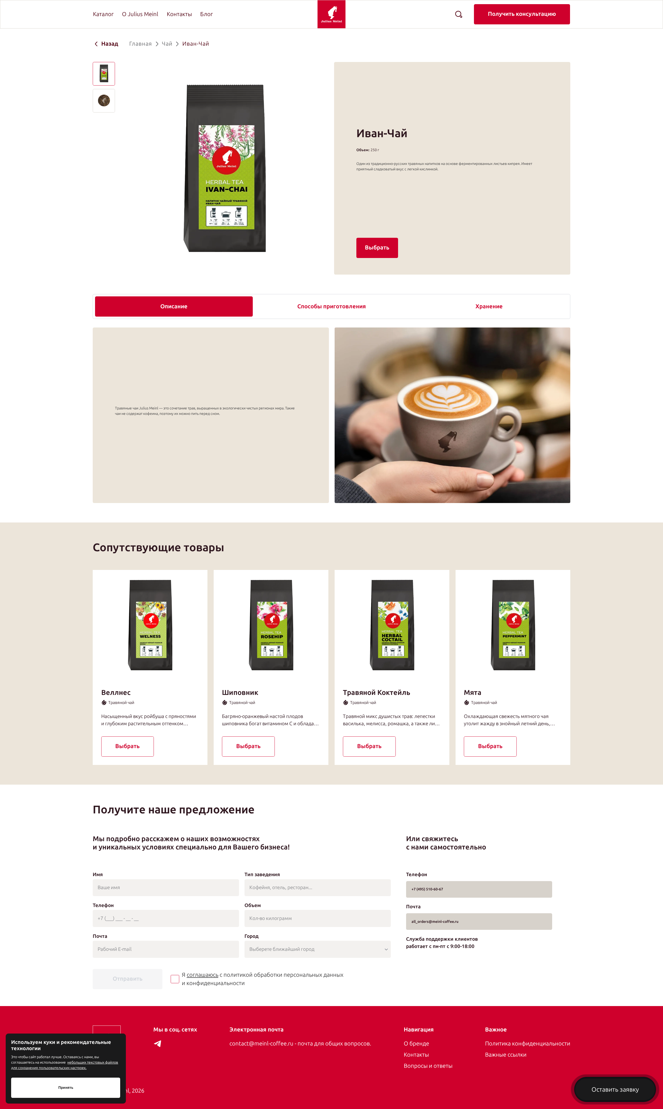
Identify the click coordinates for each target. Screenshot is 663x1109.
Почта (100, 936)
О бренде (416, 1043)
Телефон (103, 905)
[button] (104, 74)
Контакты (179, 14)
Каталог (103, 14)
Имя (98, 874)
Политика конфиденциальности (527, 1043)
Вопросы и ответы (428, 1066)
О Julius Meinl (140, 14)
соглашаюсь (202, 975)
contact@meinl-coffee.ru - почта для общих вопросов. (300, 1043)
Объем (252, 905)
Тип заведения (262, 874)
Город (251, 936)
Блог (206, 14)
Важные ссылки (506, 1054)
